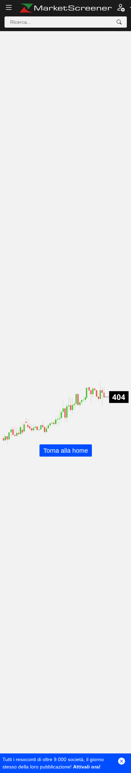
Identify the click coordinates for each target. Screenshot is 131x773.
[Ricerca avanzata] (119, 22)
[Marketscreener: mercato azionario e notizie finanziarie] (65, 8)
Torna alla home (65, 450)
